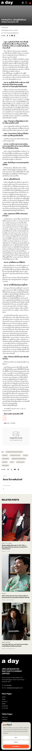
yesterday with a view (9, 30)
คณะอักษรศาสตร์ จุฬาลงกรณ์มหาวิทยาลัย (14, 452)
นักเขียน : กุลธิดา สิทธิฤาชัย (8, 600)
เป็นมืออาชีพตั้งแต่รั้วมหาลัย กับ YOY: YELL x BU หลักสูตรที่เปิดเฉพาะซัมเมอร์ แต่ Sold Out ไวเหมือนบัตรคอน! (14, 547)
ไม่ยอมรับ (16, 742)
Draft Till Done (7, 543)
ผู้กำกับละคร (4, 462)
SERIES (4, 704)
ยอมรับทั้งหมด (16, 746)
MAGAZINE (5, 706)
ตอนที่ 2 (4, 418)
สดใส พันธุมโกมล (5, 458)
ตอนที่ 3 (4, 420)
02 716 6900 (7, 685)
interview (25, 455)
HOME (3, 697)
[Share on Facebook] (8, 469)
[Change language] (23, 3)
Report (4, 593)
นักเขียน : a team (6, 551)
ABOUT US (5, 717)
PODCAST (4, 701)
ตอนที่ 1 (4, 416)
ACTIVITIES (5, 708)
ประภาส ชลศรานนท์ (20, 462)
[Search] (26, 3)
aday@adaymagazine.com (15, 688)
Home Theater (6, 642)
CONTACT (4, 719)
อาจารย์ (11, 462)
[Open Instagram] (18, 469)
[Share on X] (11, 469)
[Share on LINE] (15, 469)
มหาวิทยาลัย (4, 455)
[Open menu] (30, 3)
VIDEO (3, 699)
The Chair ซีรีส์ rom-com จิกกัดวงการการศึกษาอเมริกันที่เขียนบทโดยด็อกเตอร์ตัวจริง (15, 645)
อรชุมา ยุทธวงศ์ (5, 465)
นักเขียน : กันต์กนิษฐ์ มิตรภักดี (8, 648)
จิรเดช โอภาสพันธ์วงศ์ (12, 33)
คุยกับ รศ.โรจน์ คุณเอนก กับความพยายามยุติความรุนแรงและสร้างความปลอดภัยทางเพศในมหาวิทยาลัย (15, 596)
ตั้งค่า (7, 733)
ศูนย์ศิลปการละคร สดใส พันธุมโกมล (18, 458)
